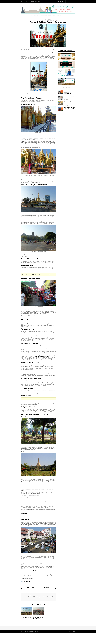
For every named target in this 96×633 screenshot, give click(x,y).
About (22, 1)
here (52, 262)
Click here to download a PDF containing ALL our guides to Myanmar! (36, 274)
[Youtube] (61, 1)
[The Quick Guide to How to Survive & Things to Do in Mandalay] (38, 611)
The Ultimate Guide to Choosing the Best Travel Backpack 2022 (69, 103)
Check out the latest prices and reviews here (40, 356)
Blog (65, 15)
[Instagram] (59, 1)
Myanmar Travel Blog (28, 578)
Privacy (32, 1)
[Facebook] (64, 1)
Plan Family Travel (46, 15)
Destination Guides (57, 15)
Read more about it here (49, 359)
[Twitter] (62, 1)
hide (26, 93)
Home (31, 15)
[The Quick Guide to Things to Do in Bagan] (26, 611)
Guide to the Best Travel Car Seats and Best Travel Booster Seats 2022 (69, 92)
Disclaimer (37, 1)
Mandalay (34, 570)
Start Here (37, 15)
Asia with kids (48, 19)
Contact (27, 1)
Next (57, 611)
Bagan (38, 570)
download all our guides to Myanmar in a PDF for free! (36, 571)
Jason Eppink (40, 476)
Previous (20, 611)
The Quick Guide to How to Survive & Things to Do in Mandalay (38, 617)
